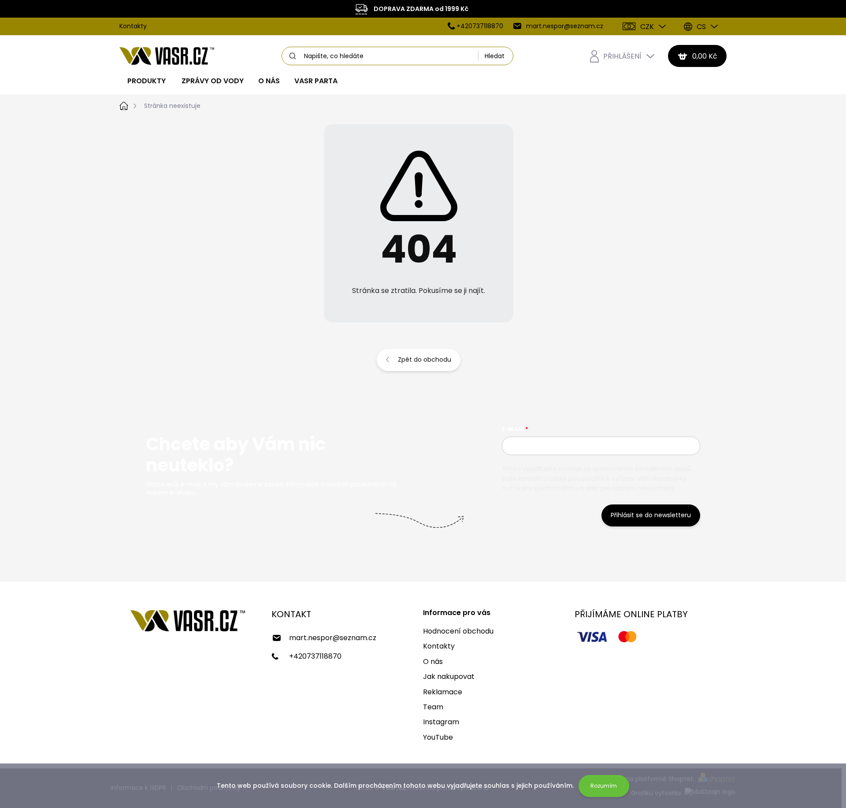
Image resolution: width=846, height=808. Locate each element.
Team (433, 707)
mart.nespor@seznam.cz (332, 638)
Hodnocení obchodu (458, 631)
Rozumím (603, 785)
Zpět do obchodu (424, 359)
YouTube (438, 737)
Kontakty (133, 26)
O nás (433, 661)
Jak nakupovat (449, 676)
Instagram (441, 722)
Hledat (495, 56)
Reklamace (442, 692)
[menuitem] (146, 81)
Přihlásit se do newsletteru (651, 515)
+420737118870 (315, 656)
